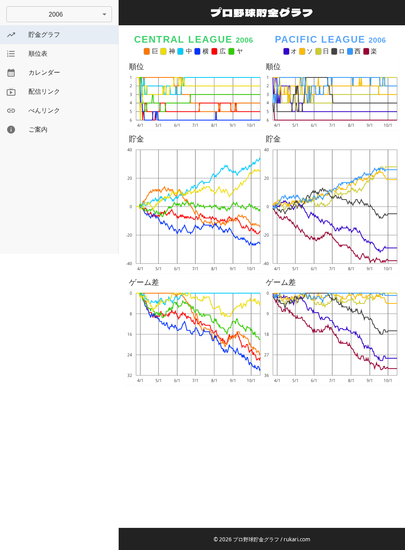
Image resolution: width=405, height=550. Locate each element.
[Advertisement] (59, 198)
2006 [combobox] (56, 14)
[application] (193, 102)
